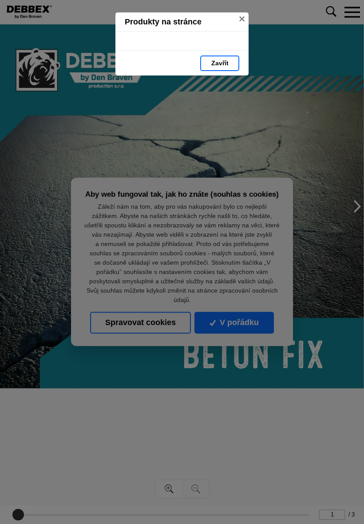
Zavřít (220, 63)
